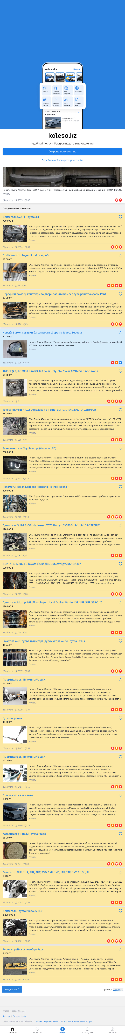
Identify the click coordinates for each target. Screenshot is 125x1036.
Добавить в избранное (120, 217)
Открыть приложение (62, 151)
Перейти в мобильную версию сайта (62, 160)
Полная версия (19, 1016)
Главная (6, 1016)
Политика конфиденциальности (48, 1021)
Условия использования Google (78, 1021)
